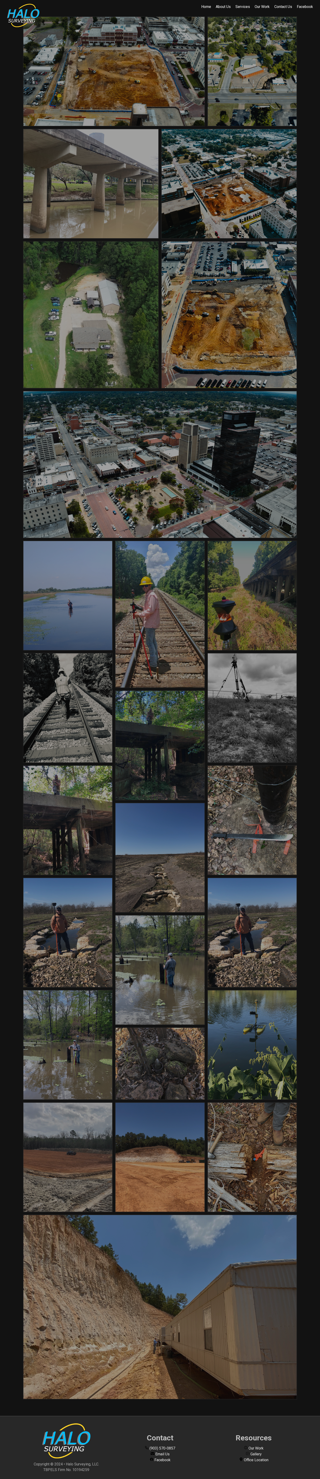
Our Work (262, 6)
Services (242, 6)
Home (206, 6)
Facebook (305, 6)
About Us (223, 6)
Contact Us (283, 6)
